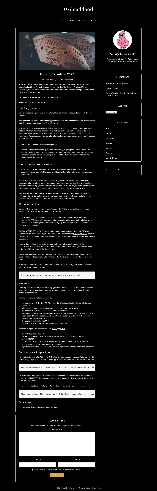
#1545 (37, 103)
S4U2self (82, 188)
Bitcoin (108, 134)
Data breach (110, 139)
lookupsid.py (51, 360)
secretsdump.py (82, 357)
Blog (63, 21)
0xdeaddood (78, 8)
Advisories (82, 21)
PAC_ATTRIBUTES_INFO (31, 231)
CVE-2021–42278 (83, 133)
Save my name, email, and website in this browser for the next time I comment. (57, 470)
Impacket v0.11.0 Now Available (117, 83)
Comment (57, 430)
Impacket (109, 143)
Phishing (109, 153)
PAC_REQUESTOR (80, 234)
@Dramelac (57, 288)
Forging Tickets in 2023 (114, 88)
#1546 (43, 103)
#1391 (32, 103)
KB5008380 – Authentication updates (76, 128)
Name (38, 460)
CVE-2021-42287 (32, 131)
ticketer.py (60, 265)
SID (29, 236)
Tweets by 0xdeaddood (114, 170)
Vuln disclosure (111, 158)
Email (76, 460)
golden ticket (77, 265)
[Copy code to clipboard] (92, 274)
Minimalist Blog (83, 488)
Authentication (111, 129)
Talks (71, 21)
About (93, 21)
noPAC (30, 139)
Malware (109, 148)
